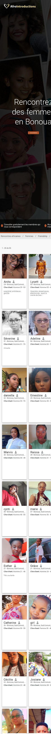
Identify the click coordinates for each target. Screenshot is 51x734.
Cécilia (8, 679)
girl (32, 622)
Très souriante (9, 575)
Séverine (9, 338)
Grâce (34, 566)
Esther (8, 566)
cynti (7, 509)
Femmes (29, 236)
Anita (7, 281)
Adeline (35, 338)
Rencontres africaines (11, 236)
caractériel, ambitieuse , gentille (12, 292)
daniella (9, 395)
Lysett (34, 281)
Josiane (35, 679)
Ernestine (36, 395)
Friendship (42, 236)
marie (34, 509)
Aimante (7, 348)
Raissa (34, 452)
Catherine (10, 622)
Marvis (8, 452)
